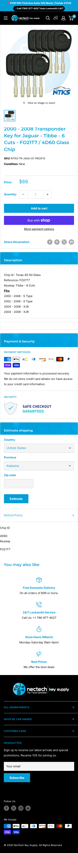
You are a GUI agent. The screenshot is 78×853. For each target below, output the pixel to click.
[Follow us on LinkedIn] (28, 808)
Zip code (10, 475)
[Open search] (48, 18)
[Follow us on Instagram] (20, 808)
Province (10, 457)
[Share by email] (71, 242)
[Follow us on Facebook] (6, 808)
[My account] (55, 18)
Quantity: (10, 194)
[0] (71, 18)
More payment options (39, 229)
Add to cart (39, 208)
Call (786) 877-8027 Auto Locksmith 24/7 (40, 8)
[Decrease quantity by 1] (23, 194)
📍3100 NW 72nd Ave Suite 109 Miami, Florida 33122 (39, 3)
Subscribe (16, 778)
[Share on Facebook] (49, 242)
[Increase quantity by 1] (47, 194)
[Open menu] (6, 18)
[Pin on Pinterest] (57, 242)
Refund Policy (13, 515)
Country (9, 439)
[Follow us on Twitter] (13, 808)
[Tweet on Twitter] (64, 242)
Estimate (16, 499)
